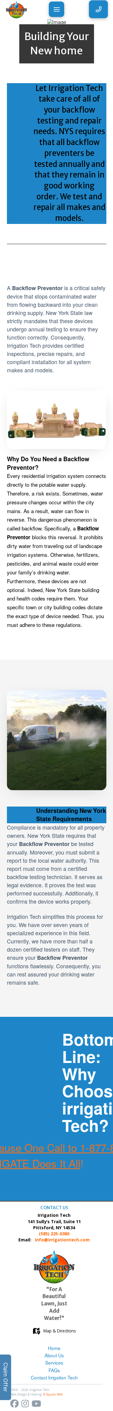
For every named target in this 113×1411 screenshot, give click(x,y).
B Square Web (53, 1394)
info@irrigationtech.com (62, 1240)
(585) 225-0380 (54, 1234)
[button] (56, 9)
